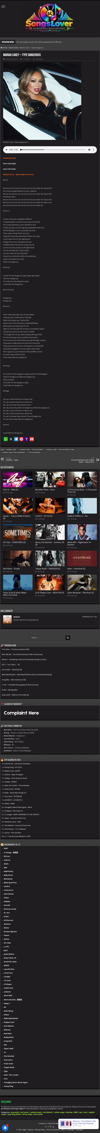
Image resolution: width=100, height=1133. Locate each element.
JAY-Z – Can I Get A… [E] (11, 665)
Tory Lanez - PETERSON (13, 796)
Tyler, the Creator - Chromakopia (16, 785)
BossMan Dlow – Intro (45, 490)
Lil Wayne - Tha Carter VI (13, 811)
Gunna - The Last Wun (12, 833)
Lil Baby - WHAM (10, 782)
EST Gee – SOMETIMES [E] (14, 542)
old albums (47, 1112)
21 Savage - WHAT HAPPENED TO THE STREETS (21, 814)
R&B (75, 1112)
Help (24, 1130)
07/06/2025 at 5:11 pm (89, 617)
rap (80, 1112)
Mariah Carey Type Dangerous (14, 452)
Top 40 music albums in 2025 (19, 836)
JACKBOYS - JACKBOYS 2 (13, 800)
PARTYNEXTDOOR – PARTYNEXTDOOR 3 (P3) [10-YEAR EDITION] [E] (27, 675)
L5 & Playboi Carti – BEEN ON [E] (49, 593)
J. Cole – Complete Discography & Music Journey (20, 685)
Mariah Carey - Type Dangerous (31, 450)
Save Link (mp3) (9, 164)
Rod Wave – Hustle (11, 569)
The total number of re (24, 42)
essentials (15, 1112)
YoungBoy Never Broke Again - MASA (18, 807)
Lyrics (16, 59)
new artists (38, 1114)
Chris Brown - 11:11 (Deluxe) (15, 829)
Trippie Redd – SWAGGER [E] (47, 569)
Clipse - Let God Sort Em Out (15, 818)
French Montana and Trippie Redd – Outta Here (82, 460)
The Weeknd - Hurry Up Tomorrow (17, 825)
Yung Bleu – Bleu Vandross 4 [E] (14, 680)
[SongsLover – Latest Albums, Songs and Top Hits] (50, 17)
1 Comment (26, 59)
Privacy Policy (40, 1130)
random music (36, 1112)
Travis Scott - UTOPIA (12, 789)
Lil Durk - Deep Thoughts (13, 775)
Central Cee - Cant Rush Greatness (17, 764)
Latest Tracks (13, 48)
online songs (59, 1112)
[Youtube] (53, 1126)
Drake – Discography (9, 690)
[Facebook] (48, 1126)
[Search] (68, 638)
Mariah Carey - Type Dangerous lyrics (61, 450)
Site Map (79, 1130)
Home (4, 48)
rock (85, 1112)
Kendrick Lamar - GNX (12, 822)
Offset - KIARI (9, 804)
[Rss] (46, 1126)
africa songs (27, 1114)
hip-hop (69, 1112)
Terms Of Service (53, 1130)
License (30, 1130)
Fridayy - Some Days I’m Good (15, 778)
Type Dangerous (35, 452)
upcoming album (14, 1114)
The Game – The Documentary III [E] (15, 649)
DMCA (63, 1130)
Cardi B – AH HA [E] (43, 516)
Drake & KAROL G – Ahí (77, 516)
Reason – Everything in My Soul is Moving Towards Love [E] (24, 659)
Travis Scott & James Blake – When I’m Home (15, 594)
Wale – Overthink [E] (76, 569)
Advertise (70, 1130)
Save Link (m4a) (9, 169)
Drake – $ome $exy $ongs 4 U (15, 793)
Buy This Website (55, 1123)
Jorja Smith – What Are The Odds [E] (15, 695)
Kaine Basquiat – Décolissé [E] (80, 593)
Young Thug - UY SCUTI (13, 767)
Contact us (43, 1123)
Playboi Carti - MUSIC (12, 771)
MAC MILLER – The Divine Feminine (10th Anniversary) (22, 654)
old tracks (24, 1112)
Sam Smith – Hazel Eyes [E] (12, 670)
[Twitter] (50, 1126)
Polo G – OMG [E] (10, 490)
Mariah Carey (12, 450)
